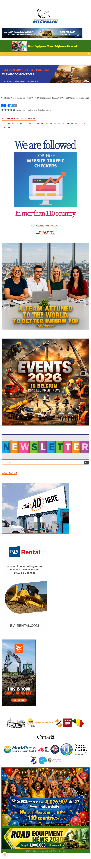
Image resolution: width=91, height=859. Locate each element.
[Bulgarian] (72, 123)
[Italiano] (25, 123)
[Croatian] (84, 123)
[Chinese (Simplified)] (4, 127)
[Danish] (76, 123)
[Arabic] (21, 123)
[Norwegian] (59, 123)
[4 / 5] (11, 110)
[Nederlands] (34, 123)
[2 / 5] (5, 110)
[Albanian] (9, 127)
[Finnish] (68, 123)
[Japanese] (17, 123)
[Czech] (80, 123)
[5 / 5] (14, 110)
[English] (9, 123)
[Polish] (55, 123)
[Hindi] (63, 123)
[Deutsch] (30, 123)
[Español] (13, 123)
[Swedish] (47, 123)
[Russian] (42, 123)
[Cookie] (4, 854)
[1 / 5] (2, 110)
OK (86, 462)
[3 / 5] (8, 110)
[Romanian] (51, 123)
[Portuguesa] (38, 123)
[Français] (4, 123)
